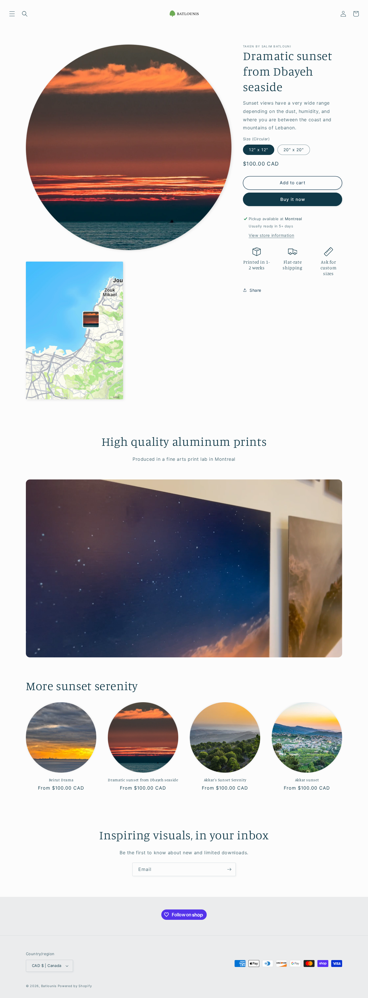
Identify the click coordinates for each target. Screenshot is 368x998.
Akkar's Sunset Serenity (225, 780)
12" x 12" (258, 149)
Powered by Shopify (75, 986)
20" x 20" (293, 149)
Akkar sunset (307, 780)
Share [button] (255, 290)
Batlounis (49, 986)
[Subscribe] (229, 869)
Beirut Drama (61, 780)
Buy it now (292, 199)
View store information (271, 235)
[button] (12, 13)
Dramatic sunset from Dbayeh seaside (143, 780)
